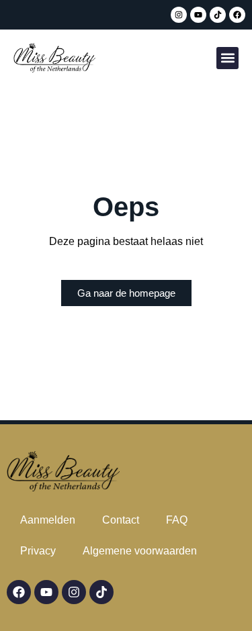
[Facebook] (237, 15)
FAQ (176, 520)
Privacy (38, 550)
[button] (227, 58)
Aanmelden (47, 520)
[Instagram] (179, 15)
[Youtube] (198, 15)
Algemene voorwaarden (140, 550)
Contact (120, 520)
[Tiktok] (218, 15)
